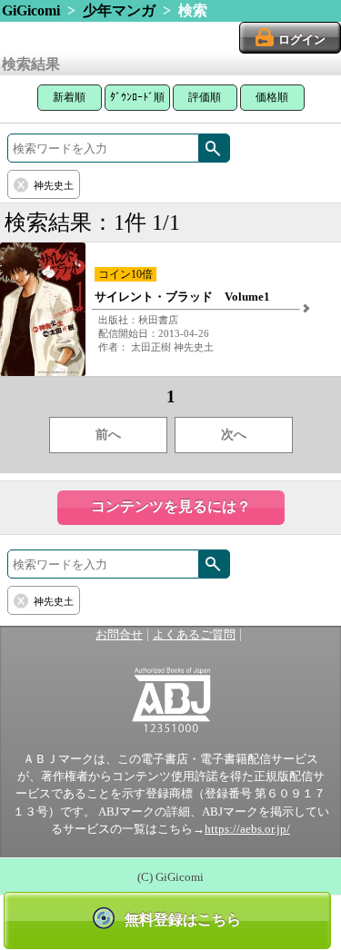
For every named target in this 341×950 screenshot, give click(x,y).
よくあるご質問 (194, 634)
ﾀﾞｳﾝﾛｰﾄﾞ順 (137, 97)
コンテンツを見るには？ (171, 506)
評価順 (204, 97)
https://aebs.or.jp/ (247, 829)
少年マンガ (119, 10)
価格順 (272, 97)
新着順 (69, 97)
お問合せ (119, 634)
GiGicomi (31, 10)
